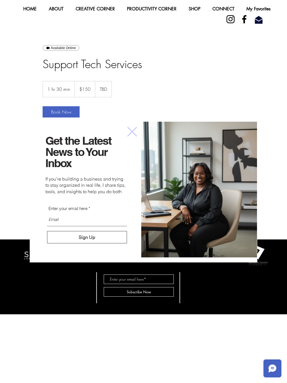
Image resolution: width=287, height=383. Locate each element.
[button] (132, 131)
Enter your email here (67, 208)
